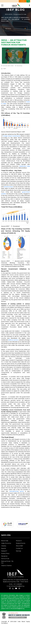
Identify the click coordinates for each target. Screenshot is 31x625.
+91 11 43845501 (17, 584)
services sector (8, 186)
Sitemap (18, 551)
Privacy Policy (5, 553)
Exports (3, 548)
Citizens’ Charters (6, 565)
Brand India (4, 540)
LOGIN (22, 1)
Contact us (19, 548)
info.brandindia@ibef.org (17, 586)
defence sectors (13, 340)
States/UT (4, 551)
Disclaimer (4, 556)
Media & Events (20, 543)
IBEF (4, 68)
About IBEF (19, 546)
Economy (19, 65)
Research (19, 540)
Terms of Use (5, 558)
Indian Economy (6, 543)
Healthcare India (24, 166)
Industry (3, 546)
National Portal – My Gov (7, 562)
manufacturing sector (16, 491)
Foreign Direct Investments (11, 136)
